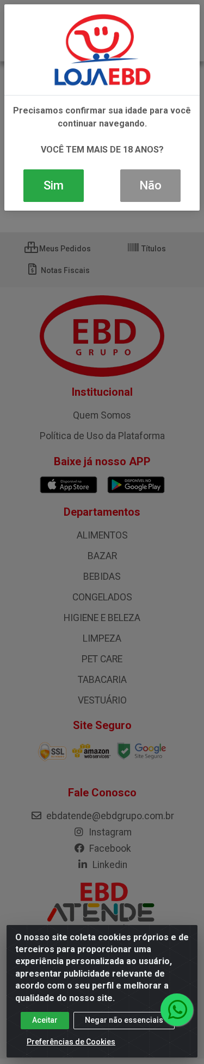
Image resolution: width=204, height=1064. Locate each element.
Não (150, 185)
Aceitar (45, 1020)
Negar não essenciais (124, 1020)
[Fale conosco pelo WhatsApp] (176, 1009)
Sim (54, 185)
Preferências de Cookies (71, 1041)
